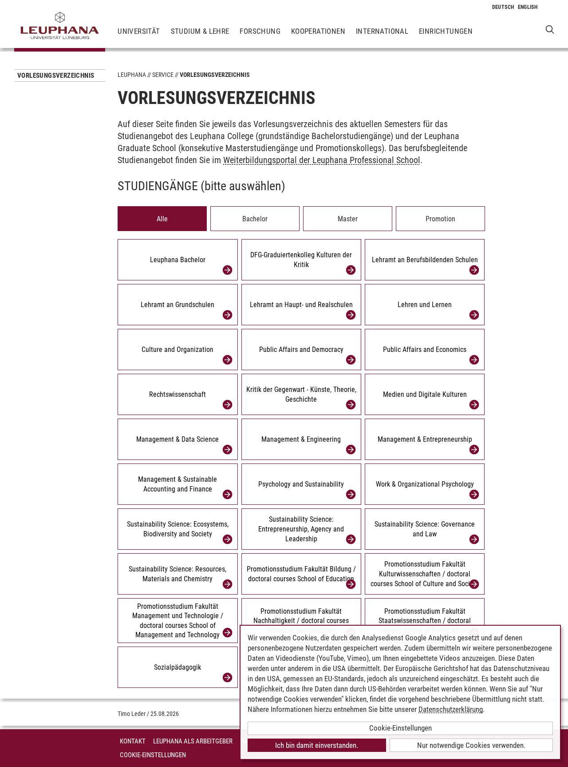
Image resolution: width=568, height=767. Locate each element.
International (382, 31)
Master (348, 219)
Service (163, 74)
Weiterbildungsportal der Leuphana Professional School (321, 160)
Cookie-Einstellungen (153, 755)
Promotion (440, 219)
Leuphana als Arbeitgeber (193, 741)
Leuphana (132, 74)
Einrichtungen (446, 31)
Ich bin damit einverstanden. (316, 745)
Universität (139, 31)
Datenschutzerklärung (450, 709)
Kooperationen (318, 31)
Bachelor (255, 219)
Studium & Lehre (200, 31)
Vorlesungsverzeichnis (55, 76)
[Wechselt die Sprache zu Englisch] (528, 7)
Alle (162, 219)
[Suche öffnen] (550, 29)
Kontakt (133, 741)
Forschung (260, 31)
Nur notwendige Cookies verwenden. (471, 745)
